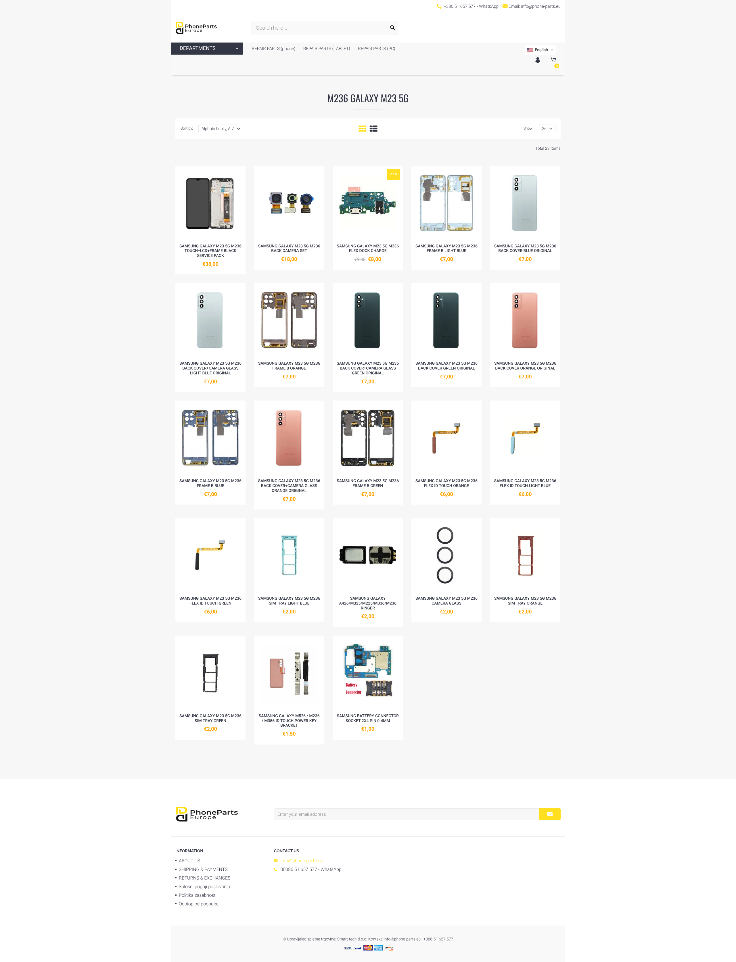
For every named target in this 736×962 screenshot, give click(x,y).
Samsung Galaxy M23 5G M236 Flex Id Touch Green (210, 601)
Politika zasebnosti (197, 895)
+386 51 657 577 (460, 6)
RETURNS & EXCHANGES (205, 878)
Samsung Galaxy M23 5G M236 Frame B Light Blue (446, 248)
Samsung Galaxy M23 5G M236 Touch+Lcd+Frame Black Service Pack (210, 251)
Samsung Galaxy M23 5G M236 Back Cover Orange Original (525, 366)
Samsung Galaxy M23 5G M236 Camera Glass (446, 601)
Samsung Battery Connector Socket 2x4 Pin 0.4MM (368, 718)
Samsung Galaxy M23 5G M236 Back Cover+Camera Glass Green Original (368, 368)
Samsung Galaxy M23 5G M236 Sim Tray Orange (525, 601)
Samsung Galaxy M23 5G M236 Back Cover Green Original (446, 366)
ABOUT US (189, 860)
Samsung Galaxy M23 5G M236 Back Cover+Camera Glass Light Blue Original (210, 368)
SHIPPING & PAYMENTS (203, 869)
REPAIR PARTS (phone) (273, 48)
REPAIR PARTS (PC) (376, 48)
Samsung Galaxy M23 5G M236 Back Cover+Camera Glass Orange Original (289, 486)
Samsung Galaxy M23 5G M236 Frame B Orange (289, 366)
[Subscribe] (550, 814)
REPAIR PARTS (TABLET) (326, 48)
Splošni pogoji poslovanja (204, 886)
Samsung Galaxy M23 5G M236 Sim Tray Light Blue (289, 601)
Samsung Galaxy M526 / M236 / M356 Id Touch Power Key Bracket (289, 721)
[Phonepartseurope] (206, 813)
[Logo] (196, 28)
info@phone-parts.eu (541, 6)
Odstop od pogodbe (198, 904)
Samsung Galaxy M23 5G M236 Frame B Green (368, 483)
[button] (540, 50)
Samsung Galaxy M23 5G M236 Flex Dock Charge (368, 248)
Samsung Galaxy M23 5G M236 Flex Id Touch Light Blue (525, 483)
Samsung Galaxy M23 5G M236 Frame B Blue (210, 483)
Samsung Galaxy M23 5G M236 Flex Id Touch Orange (446, 483)
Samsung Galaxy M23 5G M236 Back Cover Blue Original (525, 248)
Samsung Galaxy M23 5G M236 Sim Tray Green (210, 718)
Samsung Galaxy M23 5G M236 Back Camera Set (289, 248)
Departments (198, 48)
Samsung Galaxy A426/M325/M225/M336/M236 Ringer (367, 603)
